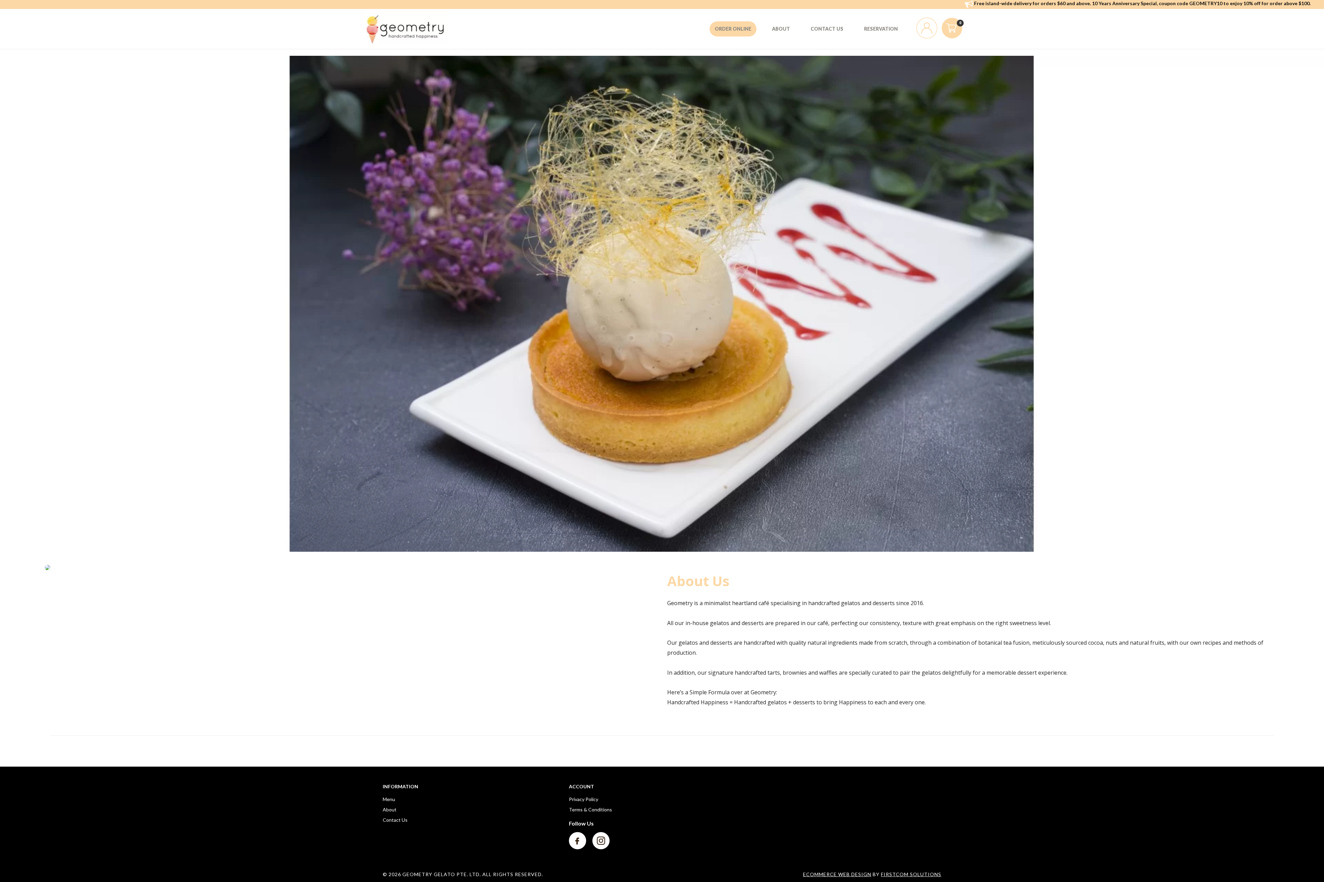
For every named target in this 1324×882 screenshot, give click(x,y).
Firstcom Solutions (911, 874)
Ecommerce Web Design (837, 874)
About (390, 809)
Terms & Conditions (590, 809)
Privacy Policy (583, 799)
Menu (389, 799)
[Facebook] (578, 840)
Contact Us (395, 820)
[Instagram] (601, 840)
